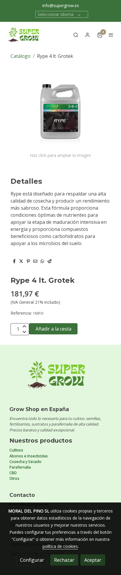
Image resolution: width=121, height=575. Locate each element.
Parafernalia (20, 467)
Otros (14, 478)
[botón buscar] (75, 34)
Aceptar (92, 560)
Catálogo (21, 56)
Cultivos (16, 450)
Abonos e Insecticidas (28, 456)
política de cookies (60, 546)
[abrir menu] (111, 34)
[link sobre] (60, 378)
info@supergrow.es (60, 5)
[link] (23, 35)
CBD (13, 472)
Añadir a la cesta (53, 329)
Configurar (32, 560)
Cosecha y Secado (25, 461)
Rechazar (64, 560)
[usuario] (87, 34)
